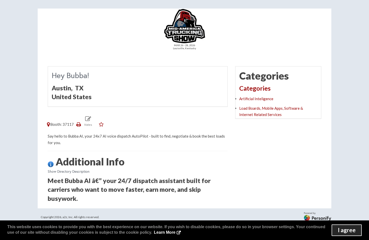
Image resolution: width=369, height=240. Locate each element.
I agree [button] (347, 230)
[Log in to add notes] (88, 121)
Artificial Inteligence (256, 98)
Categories (255, 88)
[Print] (79, 124)
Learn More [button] (164, 232)
